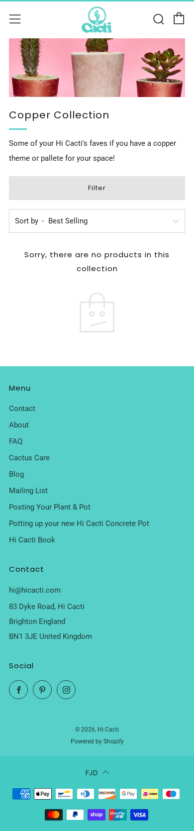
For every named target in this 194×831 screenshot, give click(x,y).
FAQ (15, 441)
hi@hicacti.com (35, 590)
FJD (92, 772)
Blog (16, 474)
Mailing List (28, 490)
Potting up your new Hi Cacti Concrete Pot (79, 523)
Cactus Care (29, 457)
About (19, 424)
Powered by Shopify (97, 741)
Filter (97, 188)
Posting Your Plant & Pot (50, 507)
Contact (22, 408)
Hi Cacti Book (32, 539)
